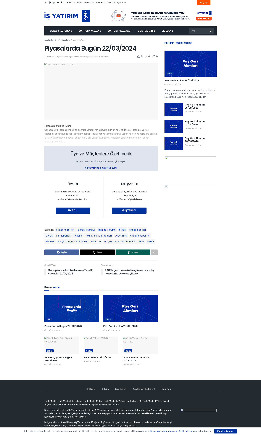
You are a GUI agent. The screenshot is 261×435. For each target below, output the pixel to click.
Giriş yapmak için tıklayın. (101, 168)
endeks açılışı (137, 229)
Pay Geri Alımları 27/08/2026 (195, 123)
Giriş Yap (203, 3)
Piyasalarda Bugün (79, 40)
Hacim (78, 235)
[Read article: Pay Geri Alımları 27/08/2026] (173, 126)
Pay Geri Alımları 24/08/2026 (181, 80)
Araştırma (121, 235)
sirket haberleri (65, 229)
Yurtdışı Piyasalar (119, 30)
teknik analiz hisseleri (98, 235)
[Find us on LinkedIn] (62, 2)
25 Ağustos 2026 (194, 112)
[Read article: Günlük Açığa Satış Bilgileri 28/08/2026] (61, 345)
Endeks (50, 241)
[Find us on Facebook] (50, 2)
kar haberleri (63, 235)
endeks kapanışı (140, 235)
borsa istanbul (86, 229)
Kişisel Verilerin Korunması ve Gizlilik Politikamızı (173, 431)
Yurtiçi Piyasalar (90, 30)
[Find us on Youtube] (58, 2)
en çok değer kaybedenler (119, 241)
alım (141, 241)
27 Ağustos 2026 (194, 129)
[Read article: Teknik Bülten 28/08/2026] (101, 345)
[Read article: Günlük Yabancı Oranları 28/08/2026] (140, 345)
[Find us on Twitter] (45, 2)
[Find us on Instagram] (54, 2)
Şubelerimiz (89, 3)
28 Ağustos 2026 (53, 330)
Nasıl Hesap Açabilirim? (105, 3)
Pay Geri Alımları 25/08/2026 (195, 106)
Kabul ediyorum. (225, 431)
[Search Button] (211, 31)
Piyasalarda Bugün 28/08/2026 (63, 326)
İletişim (79, 3)
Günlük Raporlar (61, 30)
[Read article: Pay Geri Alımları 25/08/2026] (173, 109)
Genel (76, 56)
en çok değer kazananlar (72, 241)
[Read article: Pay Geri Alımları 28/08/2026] (130, 308)
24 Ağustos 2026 (173, 85)
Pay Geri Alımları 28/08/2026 (120, 326)
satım (150, 241)
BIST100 (96, 241)
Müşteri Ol (129, 210)
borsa (49, 235)
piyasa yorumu (107, 229)
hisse (122, 229)
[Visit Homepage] (67, 16)
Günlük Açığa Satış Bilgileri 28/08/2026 (58, 359)
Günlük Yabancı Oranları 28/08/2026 (136, 359)
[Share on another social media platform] (154, 252)
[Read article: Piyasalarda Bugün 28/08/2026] (71, 308)
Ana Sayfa (48, 40)
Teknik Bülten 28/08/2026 (97, 357)
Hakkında (71, 3)
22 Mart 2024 (50, 56)
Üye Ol (72, 210)
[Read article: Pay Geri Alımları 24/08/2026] (190, 64)
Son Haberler (146, 30)
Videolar (167, 30)
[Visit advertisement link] (162, 16)
